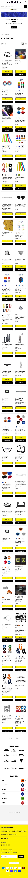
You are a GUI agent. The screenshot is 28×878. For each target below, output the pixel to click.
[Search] (25, 6)
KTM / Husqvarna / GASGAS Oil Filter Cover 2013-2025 (7, 571)
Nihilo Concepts (4, 67)
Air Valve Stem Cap (19, 93)
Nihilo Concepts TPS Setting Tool (6, 456)
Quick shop (7, 71)
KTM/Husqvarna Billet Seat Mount (20, 260)
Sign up (21, 856)
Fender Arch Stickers (19, 685)
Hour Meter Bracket (6, 599)
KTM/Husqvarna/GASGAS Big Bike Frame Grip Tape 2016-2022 (7, 179)
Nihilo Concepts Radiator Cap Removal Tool (7, 260)
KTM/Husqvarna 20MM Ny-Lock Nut (20, 542)
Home (2, 34)
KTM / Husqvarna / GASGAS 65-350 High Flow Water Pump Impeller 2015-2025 (20, 316)
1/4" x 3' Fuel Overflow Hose (6, 149)
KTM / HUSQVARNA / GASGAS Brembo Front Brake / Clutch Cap (6, 486)
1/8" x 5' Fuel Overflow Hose (20, 178)
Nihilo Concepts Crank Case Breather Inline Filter (20, 373)
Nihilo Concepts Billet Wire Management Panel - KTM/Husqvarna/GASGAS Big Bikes (7, 717)
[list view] (25, 43)
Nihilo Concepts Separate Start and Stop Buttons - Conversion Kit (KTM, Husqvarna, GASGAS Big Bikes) (7, 63)
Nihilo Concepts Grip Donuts (6, 90)
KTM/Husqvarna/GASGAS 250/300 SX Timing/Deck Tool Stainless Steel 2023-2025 (20, 483)
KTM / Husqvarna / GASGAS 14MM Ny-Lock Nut (20, 431)
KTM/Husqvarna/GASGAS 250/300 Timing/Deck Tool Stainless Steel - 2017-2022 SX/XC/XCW (7, 206)
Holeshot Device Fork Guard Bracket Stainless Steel (20, 346)
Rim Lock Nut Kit (18, 235)
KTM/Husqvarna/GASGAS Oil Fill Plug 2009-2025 (20, 121)
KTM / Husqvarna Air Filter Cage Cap (19, 456)
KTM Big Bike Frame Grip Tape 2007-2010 (20, 659)
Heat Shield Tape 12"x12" (7, 232)
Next (17, 738)
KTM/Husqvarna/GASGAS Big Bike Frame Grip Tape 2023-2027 (7, 319)
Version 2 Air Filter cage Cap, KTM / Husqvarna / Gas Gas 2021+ (7, 513)
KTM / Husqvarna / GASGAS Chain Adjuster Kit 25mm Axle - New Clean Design (20, 720)
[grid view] (22, 43)
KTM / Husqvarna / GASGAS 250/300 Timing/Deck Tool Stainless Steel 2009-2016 (20, 400)
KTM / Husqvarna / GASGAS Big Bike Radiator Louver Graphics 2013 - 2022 (20, 629)
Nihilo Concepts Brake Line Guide (6, 625)
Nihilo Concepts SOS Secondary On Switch (6, 118)
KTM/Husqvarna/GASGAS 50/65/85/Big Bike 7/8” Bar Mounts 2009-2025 (20, 206)
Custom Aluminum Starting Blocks (19, 567)
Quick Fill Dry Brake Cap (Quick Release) (20, 288)
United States (13, 863)
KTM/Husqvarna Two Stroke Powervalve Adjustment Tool (6, 373)
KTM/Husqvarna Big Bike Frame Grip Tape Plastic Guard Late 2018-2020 (7, 690)
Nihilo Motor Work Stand (20, 511)
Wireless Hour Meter (6, 538)
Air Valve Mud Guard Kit (20, 149)
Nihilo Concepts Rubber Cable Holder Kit (7, 345)
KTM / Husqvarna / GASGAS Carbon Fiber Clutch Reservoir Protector (19, 598)
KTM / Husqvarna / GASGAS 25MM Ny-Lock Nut (6, 431)
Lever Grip (17, 60)
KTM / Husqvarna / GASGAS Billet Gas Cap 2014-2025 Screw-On (6, 289)
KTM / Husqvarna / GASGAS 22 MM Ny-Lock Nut (7, 660)
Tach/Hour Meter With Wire (6, 398)
